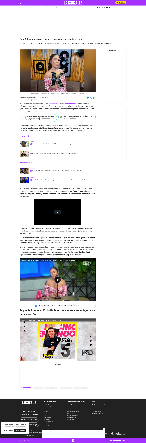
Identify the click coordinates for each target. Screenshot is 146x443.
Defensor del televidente (73, 407)
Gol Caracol (47, 409)
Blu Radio (46, 411)
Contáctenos (70, 413)
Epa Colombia (37, 388)
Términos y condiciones (97, 413)
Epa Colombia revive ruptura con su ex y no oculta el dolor (59, 34)
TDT (68, 409)
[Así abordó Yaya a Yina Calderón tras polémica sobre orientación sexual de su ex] (24, 171)
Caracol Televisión (48, 407)
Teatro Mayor (47, 419)
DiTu (45, 415)
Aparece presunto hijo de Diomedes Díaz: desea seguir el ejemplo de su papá (55, 144)
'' (70, 103)
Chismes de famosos (51, 388)
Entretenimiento (30, 34)
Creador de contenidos (81, 388)
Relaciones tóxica (65, 388)
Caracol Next (47, 425)
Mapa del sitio (70, 419)
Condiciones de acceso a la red (99, 404)
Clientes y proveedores (72, 415)
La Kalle (22, 34)
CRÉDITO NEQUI (77, 7)
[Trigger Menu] (21, 2)
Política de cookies (96, 411)
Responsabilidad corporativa (99, 407)
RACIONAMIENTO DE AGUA (64, 7)
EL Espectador (47, 417)
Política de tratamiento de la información (102, 409)
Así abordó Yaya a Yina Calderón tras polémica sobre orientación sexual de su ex (56, 170)
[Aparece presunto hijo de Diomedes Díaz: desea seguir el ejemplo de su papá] (24, 144)
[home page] (73, 2)
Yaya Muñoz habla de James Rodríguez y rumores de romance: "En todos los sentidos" (58, 180)
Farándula (39, 34)
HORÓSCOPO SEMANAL (50, 7)
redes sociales (54, 103)
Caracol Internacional (49, 421)
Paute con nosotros (71, 417)
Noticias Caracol (48, 404)
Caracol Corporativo (49, 423)
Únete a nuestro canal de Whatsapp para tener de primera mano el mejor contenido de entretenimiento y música (39, 118)
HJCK (45, 413)
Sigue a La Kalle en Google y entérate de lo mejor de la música (59, 306)
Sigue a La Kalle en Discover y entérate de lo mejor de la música (78, 117)
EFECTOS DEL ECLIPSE (89, 7)
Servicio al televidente (72, 404)
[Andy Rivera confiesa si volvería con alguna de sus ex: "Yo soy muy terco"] (24, 154)
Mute (111, 440)
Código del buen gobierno (73, 411)
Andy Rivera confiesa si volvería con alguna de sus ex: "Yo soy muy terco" (54, 153)
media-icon (73, 440)
